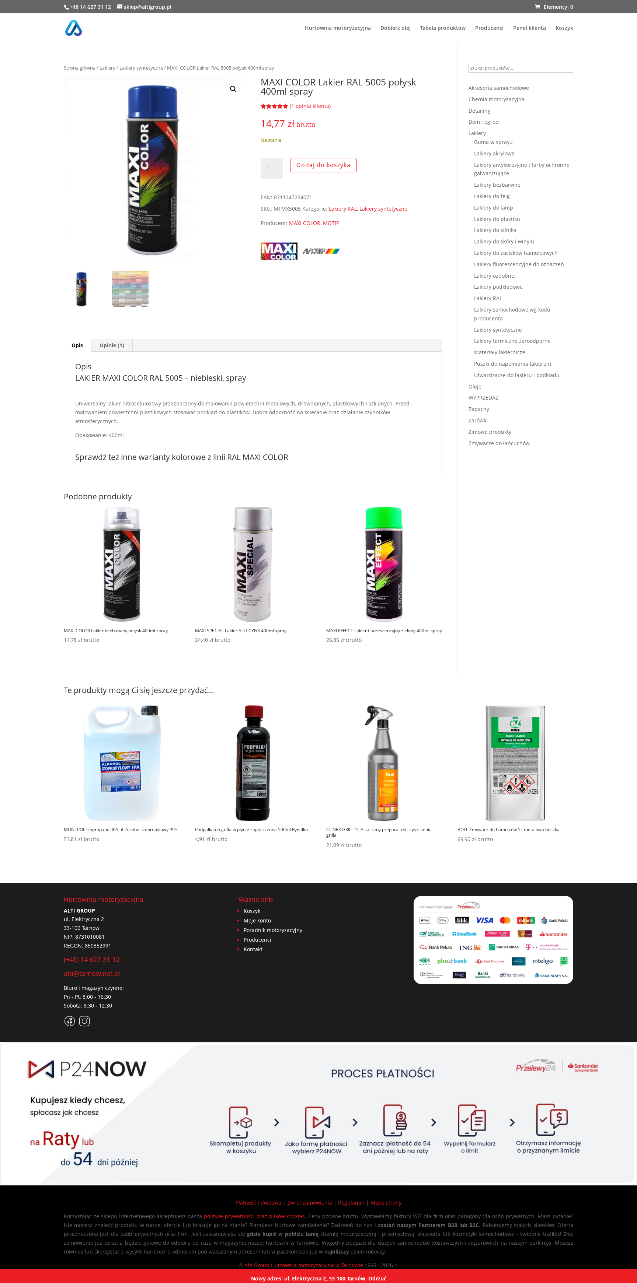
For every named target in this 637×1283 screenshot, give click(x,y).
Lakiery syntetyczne (141, 67)
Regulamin (351, 1202)
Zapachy (479, 408)
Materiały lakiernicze (499, 352)
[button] (233, 89)
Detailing (480, 110)
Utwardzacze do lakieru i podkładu (517, 375)
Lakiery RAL (343, 208)
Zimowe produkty (490, 431)
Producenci (489, 28)
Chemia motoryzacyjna (497, 99)
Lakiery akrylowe (494, 153)
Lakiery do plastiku (497, 218)
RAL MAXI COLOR (257, 457)
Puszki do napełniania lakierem (512, 363)
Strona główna (79, 67)
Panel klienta (529, 28)
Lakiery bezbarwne (497, 184)
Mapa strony (385, 1202)
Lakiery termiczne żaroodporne (512, 340)
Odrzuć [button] (377, 1278)
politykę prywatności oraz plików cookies (254, 1216)
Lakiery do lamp (493, 207)
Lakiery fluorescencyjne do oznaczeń (519, 264)
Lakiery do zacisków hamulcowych (516, 252)
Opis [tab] (77, 345)
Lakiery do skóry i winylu (504, 241)
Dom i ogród (484, 121)
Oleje (475, 386)
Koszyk (564, 28)
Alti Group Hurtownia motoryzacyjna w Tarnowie (303, 1265)
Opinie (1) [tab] (112, 345)
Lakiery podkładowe (498, 286)
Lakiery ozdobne (494, 275)
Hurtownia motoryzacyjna (338, 28)
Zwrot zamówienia (309, 1202)
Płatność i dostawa (258, 1202)
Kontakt (253, 949)
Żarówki (478, 420)
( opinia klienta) (310, 105)
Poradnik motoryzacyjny (273, 930)
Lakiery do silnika (495, 229)
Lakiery (107, 67)
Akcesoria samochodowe (499, 87)
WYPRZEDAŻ (483, 397)
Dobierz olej (395, 28)
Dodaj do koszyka (323, 165)
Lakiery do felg (492, 196)
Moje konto (257, 920)
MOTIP (331, 222)
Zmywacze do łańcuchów (499, 443)
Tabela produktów (443, 28)
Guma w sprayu (493, 141)
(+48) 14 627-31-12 (92, 959)
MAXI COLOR (304, 222)
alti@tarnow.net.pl (92, 973)
